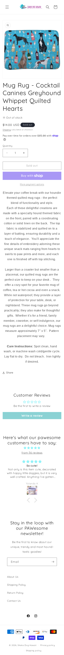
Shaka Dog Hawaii (27, 645)
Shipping (7, 130)
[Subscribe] (53, 562)
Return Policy (15, 592)
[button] (7, 7)
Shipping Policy (16, 584)
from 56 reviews (32, 452)
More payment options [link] (32, 184)
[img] (32, 447)
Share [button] (9, 372)
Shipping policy (34, 650)
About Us (12, 576)
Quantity (7, 145)
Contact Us (14, 600)
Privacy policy (47, 645)
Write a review (32, 415)
